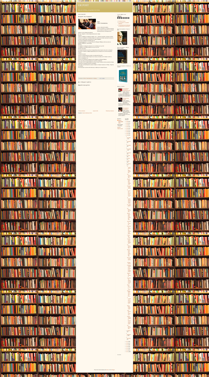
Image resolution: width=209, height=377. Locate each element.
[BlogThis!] (101, 78)
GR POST (83, 5)
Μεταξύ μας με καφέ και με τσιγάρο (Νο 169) (129, 216)
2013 (127, 348)
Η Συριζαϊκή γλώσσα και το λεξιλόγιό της (129, 193)
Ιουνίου (128, 158)
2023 (127, 126)
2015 (127, 344)
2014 (127, 346)
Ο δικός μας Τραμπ (128, 236)
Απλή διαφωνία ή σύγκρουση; (129, 312)
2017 (127, 341)
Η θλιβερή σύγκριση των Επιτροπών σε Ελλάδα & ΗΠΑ (129, 268)
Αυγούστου (129, 152)
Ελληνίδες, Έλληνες (121, 21)
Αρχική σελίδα (95, 110)
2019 (127, 133)
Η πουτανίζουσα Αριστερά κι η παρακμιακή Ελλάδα (126, 89)
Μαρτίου (128, 330)
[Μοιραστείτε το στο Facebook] (103, 78)
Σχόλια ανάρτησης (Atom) (87, 112)
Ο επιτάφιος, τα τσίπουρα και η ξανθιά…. (129, 300)
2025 (127, 123)
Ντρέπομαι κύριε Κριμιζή (129, 187)
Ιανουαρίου (129, 338)
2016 (127, 343)
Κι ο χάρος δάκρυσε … (129, 205)
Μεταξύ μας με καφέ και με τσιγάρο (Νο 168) (129, 252)
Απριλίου (129, 163)
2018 (127, 135)
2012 (127, 349)
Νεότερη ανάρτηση (81, 110)
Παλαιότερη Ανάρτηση (110, 110)
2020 (127, 131)
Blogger (113, 369)
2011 (127, 351)
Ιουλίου (128, 155)
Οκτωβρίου (129, 145)
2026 (127, 121)
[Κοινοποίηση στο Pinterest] (104, 78)
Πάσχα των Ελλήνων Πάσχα (129, 287)
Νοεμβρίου (129, 141)
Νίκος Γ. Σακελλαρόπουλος (120, 121)
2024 (127, 124)
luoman (107, 369)
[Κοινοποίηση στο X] (102, 78)
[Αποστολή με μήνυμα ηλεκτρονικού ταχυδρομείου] (99, 78)
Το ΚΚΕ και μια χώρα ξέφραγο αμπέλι (129, 241)
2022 (127, 128)
